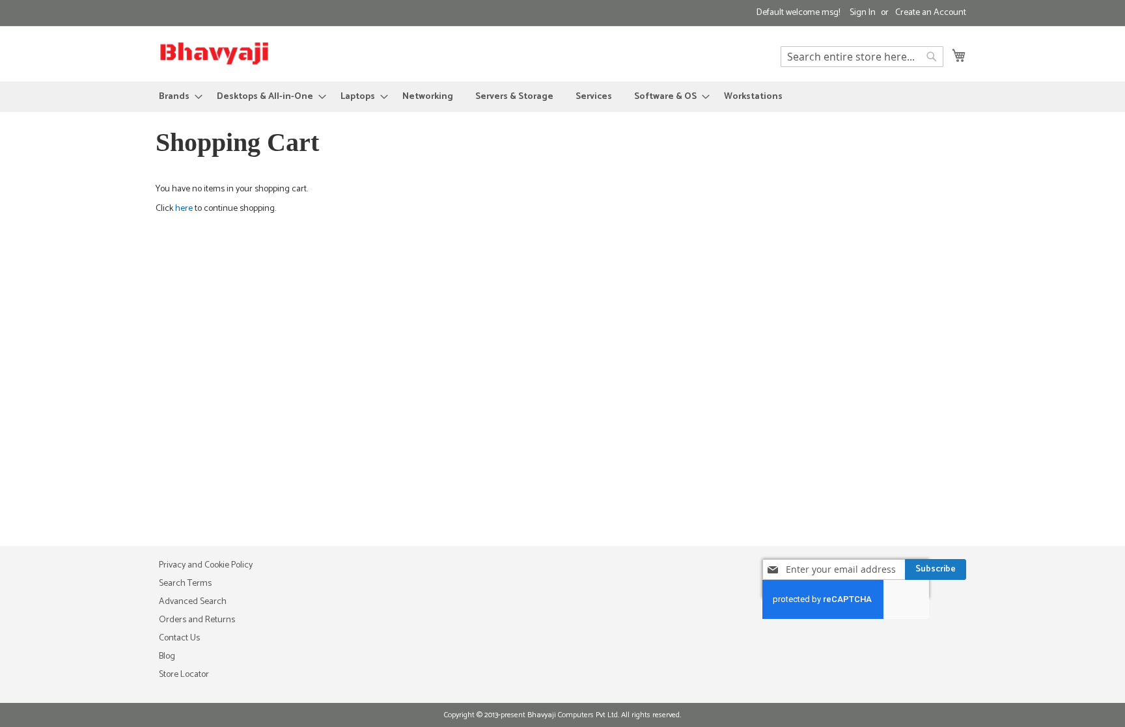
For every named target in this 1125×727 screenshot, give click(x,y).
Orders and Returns (197, 619)
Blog (167, 656)
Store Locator (184, 674)
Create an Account (930, 13)
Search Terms (185, 583)
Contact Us (179, 638)
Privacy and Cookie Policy (206, 565)
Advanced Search (193, 601)
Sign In (863, 13)
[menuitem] (176, 96)
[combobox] (862, 56)
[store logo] (214, 53)
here (184, 208)
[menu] (562, 96)
